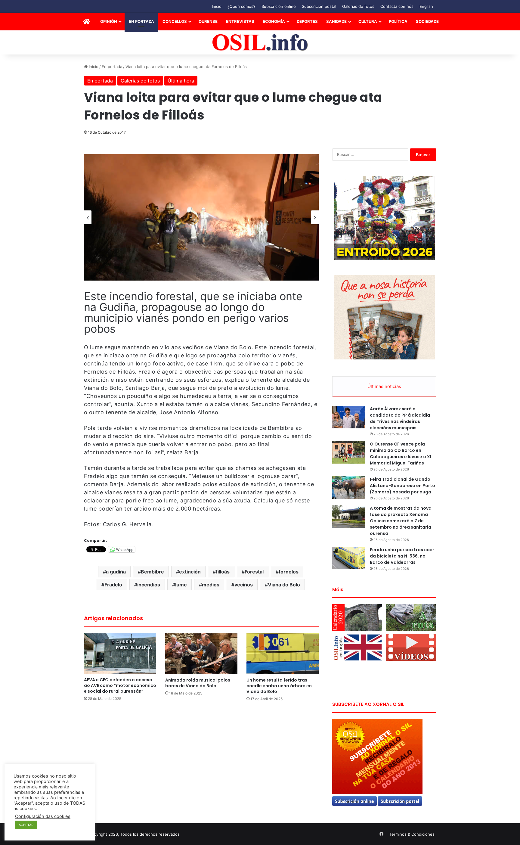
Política (398, 21)
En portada (141, 21)
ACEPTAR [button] (26, 825)
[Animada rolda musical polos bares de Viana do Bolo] (201, 653)
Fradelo (113, 585)
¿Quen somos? (241, 6)
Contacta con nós (396, 6)
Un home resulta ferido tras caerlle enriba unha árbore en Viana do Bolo (279, 685)
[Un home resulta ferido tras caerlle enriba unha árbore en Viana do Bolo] (282, 653)
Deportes (307, 21)
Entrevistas (240, 21)
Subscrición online (279, 6)
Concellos (174, 21)
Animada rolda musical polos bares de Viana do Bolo (197, 683)
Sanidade (336, 21)
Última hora (181, 81)
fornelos (289, 572)
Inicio (216, 6)
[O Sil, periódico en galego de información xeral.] (260, 42)
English (426, 6)
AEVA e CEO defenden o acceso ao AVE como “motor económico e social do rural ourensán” (120, 685)
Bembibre (152, 572)
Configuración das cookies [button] (42, 816)
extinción (190, 572)
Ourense (208, 21)
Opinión (108, 21)
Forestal (254, 572)
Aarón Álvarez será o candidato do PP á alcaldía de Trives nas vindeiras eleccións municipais (400, 418)
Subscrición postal (319, 6)
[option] (201, 217)
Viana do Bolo (284, 585)
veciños (243, 585)
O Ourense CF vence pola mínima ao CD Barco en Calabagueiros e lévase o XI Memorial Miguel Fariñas (400, 453)
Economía (274, 21)
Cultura (367, 21)
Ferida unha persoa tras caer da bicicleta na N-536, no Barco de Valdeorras (402, 556)
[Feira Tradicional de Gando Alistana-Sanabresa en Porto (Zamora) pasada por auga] (348, 487)
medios (210, 585)
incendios (148, 585)
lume (181, 585)
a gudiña (116, 572)
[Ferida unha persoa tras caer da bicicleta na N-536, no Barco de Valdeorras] (348, 558)
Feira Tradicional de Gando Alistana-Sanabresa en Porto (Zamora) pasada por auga (402, 485)
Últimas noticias (384, 386)
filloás (223, 572)
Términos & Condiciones (412, 834)
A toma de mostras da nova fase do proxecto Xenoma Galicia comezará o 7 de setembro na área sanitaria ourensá (401, 520)
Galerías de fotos (358, 6)
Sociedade (427, 21)
